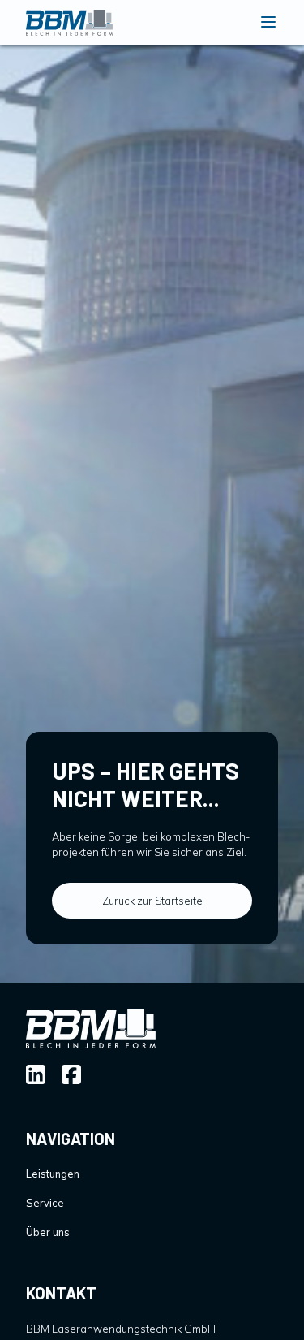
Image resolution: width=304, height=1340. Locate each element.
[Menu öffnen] (268, 23)
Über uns (48, 1231)
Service (45, 1202)
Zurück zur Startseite (152, 900)
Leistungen (52, 1173)
